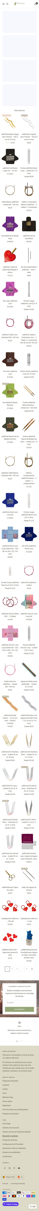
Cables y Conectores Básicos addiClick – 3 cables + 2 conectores (29, 204)
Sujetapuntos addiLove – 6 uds (28, 920)
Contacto (5, 1085)
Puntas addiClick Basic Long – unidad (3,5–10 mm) (28, 170)
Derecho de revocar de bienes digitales (16, 1132)
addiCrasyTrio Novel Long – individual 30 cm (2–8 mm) (29, 788)
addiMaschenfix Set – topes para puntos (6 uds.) (10, 952)
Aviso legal (6, 1124)
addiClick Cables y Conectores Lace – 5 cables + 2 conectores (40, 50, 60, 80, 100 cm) (28, 339)
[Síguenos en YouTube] (19, 1168)
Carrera (5, 1089)
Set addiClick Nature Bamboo (10, 404)
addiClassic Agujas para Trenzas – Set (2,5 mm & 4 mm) (28, 136)
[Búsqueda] (7, 4)
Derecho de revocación (10, 1128)
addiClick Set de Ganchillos (29, 237)
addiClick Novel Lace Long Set (10, 513)
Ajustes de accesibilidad (11, 1152)
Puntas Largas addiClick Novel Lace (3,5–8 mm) (29, 514)
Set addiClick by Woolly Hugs (10, 237)
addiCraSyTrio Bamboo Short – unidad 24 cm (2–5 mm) (28, 754)
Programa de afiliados (10, 1114)
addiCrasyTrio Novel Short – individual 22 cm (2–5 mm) (10, 822)
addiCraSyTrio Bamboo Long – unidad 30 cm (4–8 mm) (10, 754)
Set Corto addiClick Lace (10, 372)
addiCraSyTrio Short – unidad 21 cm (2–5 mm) (29, 822)
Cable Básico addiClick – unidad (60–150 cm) (10, 203)
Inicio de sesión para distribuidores (15, 1110)
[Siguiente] (31, 969)
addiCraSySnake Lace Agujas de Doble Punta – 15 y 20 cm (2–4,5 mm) (29, 719)
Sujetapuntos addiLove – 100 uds (10, 920)
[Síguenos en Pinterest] (14, 1168)
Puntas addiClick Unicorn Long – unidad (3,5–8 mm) (28, 647)
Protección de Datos (9, 1140)
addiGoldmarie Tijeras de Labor (10, 888)
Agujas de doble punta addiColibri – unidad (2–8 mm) (29, 684)
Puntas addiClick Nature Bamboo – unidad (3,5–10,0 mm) (29, 405)
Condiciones (7, 1156)
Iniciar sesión (7, 1101)
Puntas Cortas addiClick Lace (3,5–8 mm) (29, 372)
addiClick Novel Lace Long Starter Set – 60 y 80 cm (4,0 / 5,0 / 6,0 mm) (10, 550)
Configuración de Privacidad (12, 1144)
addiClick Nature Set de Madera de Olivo (10, 437)
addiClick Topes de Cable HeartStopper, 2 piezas (10, 269)
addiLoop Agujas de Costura (29, 888)
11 (27, 969)
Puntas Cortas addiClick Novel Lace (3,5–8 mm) (10, 584)
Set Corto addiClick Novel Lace (29, 547)
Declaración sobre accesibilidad (14, 1148)
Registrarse (6, 1105)
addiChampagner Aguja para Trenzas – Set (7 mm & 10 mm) (10, 136)
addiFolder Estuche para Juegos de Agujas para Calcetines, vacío (28, 856)
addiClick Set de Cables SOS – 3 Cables (10, 615)
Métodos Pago (7, 1097)
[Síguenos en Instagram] (9, 1168)
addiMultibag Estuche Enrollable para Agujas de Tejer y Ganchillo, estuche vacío (29, 954)
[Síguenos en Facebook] (4, 1168)
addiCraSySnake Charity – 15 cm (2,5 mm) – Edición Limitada (10, 719)
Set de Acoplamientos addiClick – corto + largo (29, 269)
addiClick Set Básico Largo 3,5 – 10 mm (10, 169)
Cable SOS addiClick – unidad (29, 584)
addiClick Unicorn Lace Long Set (29, 615)
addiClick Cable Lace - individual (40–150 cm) (10, 336)
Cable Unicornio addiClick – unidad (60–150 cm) (10, 684)
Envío (4, 1093)
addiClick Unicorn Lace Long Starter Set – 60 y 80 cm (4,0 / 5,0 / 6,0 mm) (10, 649)
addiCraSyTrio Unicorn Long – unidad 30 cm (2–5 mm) (10, 856)
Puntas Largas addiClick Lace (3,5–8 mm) (29, 303)
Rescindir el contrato (10, 1136)
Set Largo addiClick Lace (10, 302)
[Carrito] (35, 4)
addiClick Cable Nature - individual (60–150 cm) (10, 474)
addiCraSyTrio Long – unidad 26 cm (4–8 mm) (10, 788)
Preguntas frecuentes (10, 1081)
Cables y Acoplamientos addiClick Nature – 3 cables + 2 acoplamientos (28, 478)
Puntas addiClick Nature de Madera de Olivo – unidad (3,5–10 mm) (28, 440)
